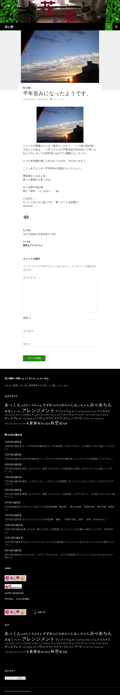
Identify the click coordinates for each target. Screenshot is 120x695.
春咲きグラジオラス (33, 243)
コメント (29, 277)
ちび (55, 405)
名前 (27, 317)
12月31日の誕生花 (14, 525)
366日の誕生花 (14, 434)
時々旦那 (26, 88)
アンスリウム (63, 411)
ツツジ (86, 415)
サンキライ (35, 415)
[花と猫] (15, 612)
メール (28, 330)
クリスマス (103, 411)
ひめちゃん (66, 405)
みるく (9, 411)
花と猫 (9, 26)
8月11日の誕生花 (13, 550)
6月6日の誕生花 (12, 502)
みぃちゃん (82, 405)
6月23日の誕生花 (13, 489)
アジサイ (18, 411)
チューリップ (76, 414)
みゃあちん (101, 404)
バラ (40, 418)
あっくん (13, 404)
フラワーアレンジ (64, 418)
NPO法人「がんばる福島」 (18, 598)
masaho (44, 99)
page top (41, 612)
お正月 (24, 405)
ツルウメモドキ (101, 415)
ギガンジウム (91, 411)
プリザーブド (88, 419)
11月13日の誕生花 (14, 537)
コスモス (27, 414)
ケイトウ (18, 415)
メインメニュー (116, 26)
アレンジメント (38, 410)
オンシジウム (78, 411)
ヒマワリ (48, 418)
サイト (26, 343)
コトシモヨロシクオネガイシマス (39, 232)
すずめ (47, 405)
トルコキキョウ (29, 418)
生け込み (45, 423)
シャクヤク (45, 415)
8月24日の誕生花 (13, 464)
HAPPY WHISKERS (14, 593)
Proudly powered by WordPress (18, 691)
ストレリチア (56, 414)
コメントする (58, 99)
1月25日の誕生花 (13, 515)
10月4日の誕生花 (13, 441)
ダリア (66, 415)
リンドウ (22, 423)
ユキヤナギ (99, 419)
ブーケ (78, 418)
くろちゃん (35, 405)
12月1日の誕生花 (13, 454)
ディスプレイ (13, 418)
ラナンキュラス (11, 424)
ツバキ (92, 415)
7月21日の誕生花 (13, 477)
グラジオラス (10, 415)
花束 (65, 423)
